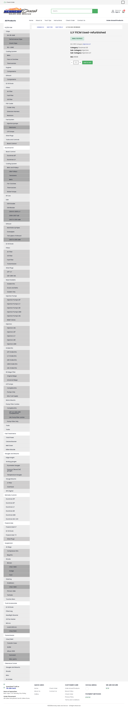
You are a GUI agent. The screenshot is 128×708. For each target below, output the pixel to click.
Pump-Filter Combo (12, 404)
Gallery (36, 694)
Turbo (8, 429)
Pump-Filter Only (12, 421)
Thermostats (11, 63)
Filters (8, 87)
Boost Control (11, 143)
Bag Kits (10, 555)
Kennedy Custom (11, 495)
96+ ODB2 (10, 47)
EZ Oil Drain (9, 83)
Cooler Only (11, 107)
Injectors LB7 (11, 332)
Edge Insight (10, 457)
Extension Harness (13, 111)
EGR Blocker (11, 208)
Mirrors (8, 623)
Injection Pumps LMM (14, 312)
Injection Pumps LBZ (13, 308)
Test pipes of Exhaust (14, 236)
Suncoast (12, 655)
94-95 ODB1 (11, 35)
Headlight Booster (12, 615)
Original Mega (12, 376)
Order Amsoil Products (114, 20)
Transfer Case (12, 643)
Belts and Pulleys (13, 168)
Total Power (10, 437)
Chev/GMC (13, 631)
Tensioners (13, 175)
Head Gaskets (11, 280)
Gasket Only (11, 292)
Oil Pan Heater (10, 619)
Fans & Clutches (12, 59)
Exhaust (8, 75)
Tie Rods (10, 595)
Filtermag (9, 611)
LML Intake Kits (12, 368)
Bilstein (9, 563)
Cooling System (11, 51)
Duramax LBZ (10, 511)
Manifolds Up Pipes (13, 228)
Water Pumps (11, 192)
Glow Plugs (9, 136)
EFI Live (8, 196)
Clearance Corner (11, 663)
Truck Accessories (11, 603)
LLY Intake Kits (12, 356)
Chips (8, 31)
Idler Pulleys (13, 171)
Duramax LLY (11, 159)
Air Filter (9, 91)
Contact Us (81, 20)
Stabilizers (10, 583)
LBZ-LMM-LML (11, 276)
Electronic (12, 127)
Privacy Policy (69, 697)
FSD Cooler (9, 103)
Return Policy (69, 691)
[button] (62, 20)
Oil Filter (9, 99)
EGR (7, 200)
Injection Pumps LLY (13, 304)
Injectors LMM (11, 344)
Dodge (11, 571)
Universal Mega (12, 380)
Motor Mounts (10, 400)
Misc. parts (13, 659)
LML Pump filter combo (16, 417)
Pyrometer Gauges (13, 465)
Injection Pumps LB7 (13, 300)
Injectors (9, 324)
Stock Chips (13, 43)
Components (11, 71)
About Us (39, 20)
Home (31, 20)
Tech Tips (48, 20)
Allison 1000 (11, 651)
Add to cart (87, 62)
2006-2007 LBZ (14, 216)
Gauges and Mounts (12, 454)
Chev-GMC (13, 567)
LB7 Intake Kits (12, 352)
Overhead (10, 487)
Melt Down (9, 445)
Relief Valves (11, 320)
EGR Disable (11, 204)
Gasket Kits (11, 284)
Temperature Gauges (14, 475)
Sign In (117, 12)
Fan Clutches (11, 184)
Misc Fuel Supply (12, 396)
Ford (10, 575)
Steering (9, 579)
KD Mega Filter (10, 372)
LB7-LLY (9, 272)
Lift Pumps (10, 131)
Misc (7, 675)
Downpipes (10, 232)
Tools (8, 425)
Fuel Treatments (10, 434)
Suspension (9, 543)
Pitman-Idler (11, 591)
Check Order (10, 2)
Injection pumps (12, 123)
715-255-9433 (11, 688)
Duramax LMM (10, 515)
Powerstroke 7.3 (11, 535)
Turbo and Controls (12, 140)
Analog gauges (11, 461)
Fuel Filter (10, 95)
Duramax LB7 (11, 155)
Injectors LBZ (11, 340)
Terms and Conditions (72, 700)
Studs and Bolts (12, 288)
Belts (8, 55)
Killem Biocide (10, 449)
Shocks (8, 559)
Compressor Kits (12, 551)
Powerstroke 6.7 (11, 527)
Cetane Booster (11, 441)
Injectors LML (11, 328)
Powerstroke (9, 523)
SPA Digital (9, 491)
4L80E (9, 647)
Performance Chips (15, 39)
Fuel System (10, 119)
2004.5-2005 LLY (14, 212)
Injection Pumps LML (14, 316)
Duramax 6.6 (9, 148)
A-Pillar (9, 483)
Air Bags (8, 547)
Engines (8, 67)
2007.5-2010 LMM (15, 220)
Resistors (10, 115)
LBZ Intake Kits (12, 360)
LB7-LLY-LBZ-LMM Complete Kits (15, 412)
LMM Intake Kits (12, 364)
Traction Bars (10, 599)
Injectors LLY (11, 336)
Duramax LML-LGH (12, 519)
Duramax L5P (10, 499)
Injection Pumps (11, 296)
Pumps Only (11, 392)
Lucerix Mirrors (12, 627)
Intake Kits (9, 348)
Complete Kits (12, 388)
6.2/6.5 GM (8, 27)
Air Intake (9, 679)
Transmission (11, 264)
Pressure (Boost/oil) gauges (14, 470)
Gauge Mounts (11, 479)
